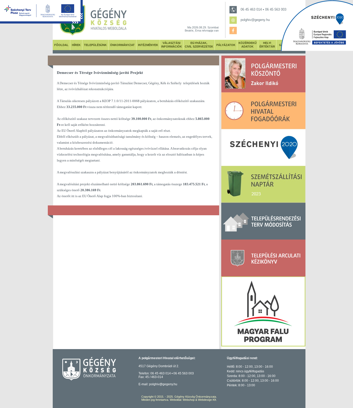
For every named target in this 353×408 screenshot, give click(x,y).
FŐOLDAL (61, 45)
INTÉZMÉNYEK (148, 45)
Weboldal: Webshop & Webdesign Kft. (193, 399)
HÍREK (76, 45)
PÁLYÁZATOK (225, 45)
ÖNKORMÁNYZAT (122, 45)
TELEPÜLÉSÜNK (95, 45)
